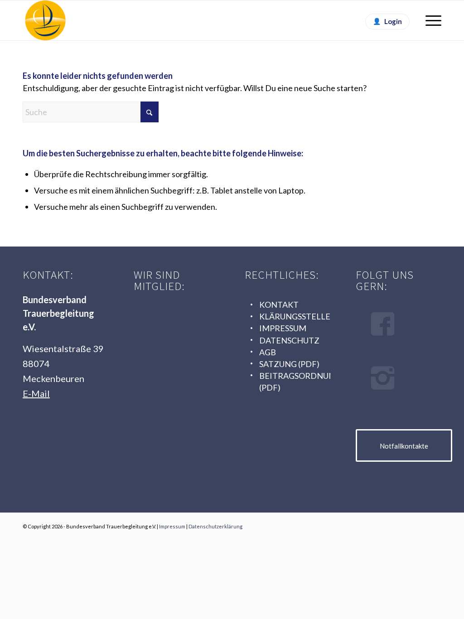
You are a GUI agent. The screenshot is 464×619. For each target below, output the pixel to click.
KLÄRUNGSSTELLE (294, 316)
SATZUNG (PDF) (289, 364)
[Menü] (430, 20)
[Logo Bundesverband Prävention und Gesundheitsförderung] (173, 357)
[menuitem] (430, 20)
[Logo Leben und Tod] (173, 317)
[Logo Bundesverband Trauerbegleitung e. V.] (45, 20)
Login (393, 21)
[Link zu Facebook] (421, 524)
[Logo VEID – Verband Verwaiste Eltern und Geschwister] (173, 397)
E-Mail (36, 393)
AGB (267, 352)
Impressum (172, 526)
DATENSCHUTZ (289, 340)
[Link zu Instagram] (434, 524)
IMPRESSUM (282, 328)
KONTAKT (279, 305)
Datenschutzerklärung (215, 526)
